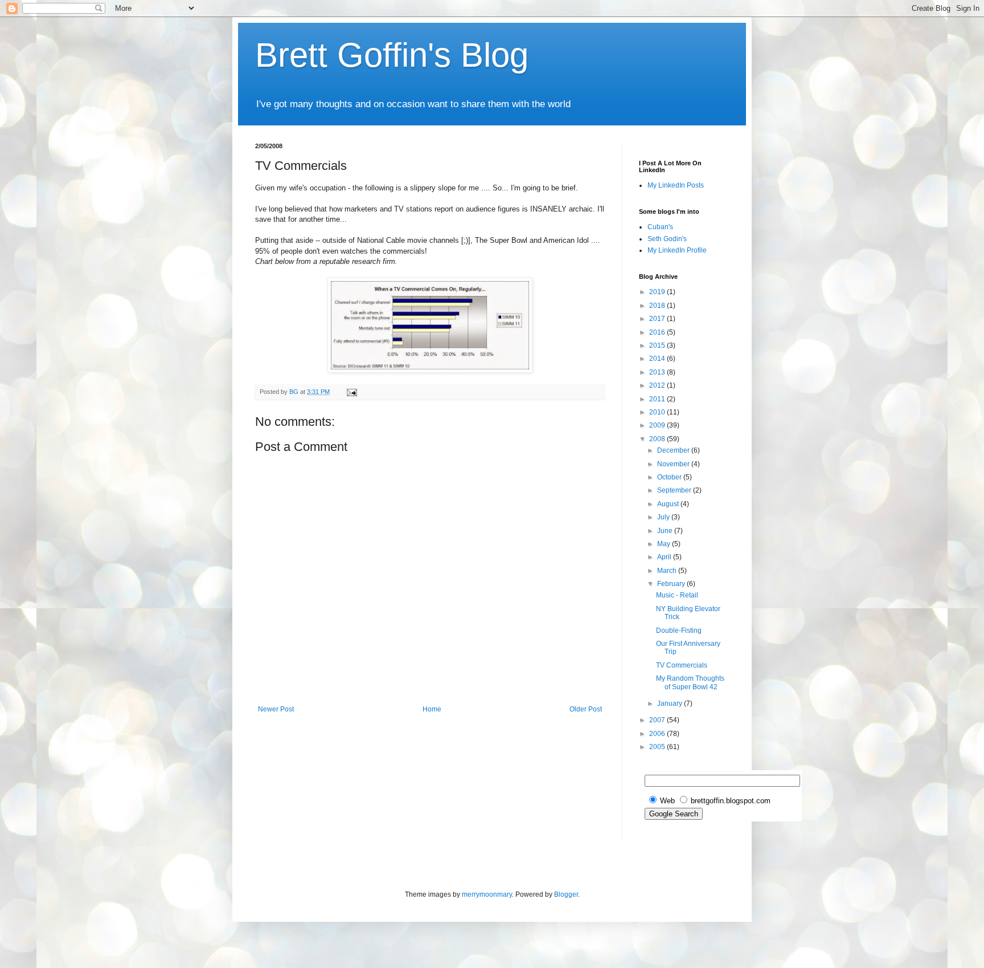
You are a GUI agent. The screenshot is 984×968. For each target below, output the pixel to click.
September (675, 490)
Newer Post (276, 709)
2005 (658, 747)
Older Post (585, 709)
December (674, 450)
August (668, 504)
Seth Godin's (667, 239)
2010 (658, 412)
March (667, 571)
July (664, 517)
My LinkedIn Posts (675, 185)
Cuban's (660, 227)
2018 (658, 306)
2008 (658, 439)
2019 (658, 292)
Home (432, 709)
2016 (658, 332)
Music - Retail (677, 595)
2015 (658, 345)
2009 (658, 425)
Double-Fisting (679, 631)
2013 (658, 372)
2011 (658, 399)
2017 (658, 319)
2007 (658, 720)
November (674, 464)
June (665, 531)
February (672, 584)
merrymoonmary (487, 894)
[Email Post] (351, 391)
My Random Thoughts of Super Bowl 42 (690, 682)
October (670, 477)
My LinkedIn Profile (677, 250)
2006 (658, 734)
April (665, 557)
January (670, 703)
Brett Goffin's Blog (391, 55)
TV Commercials (681, 665)
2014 (658, 359)
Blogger (566, 894)
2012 (658, 385)
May (664, 544)
